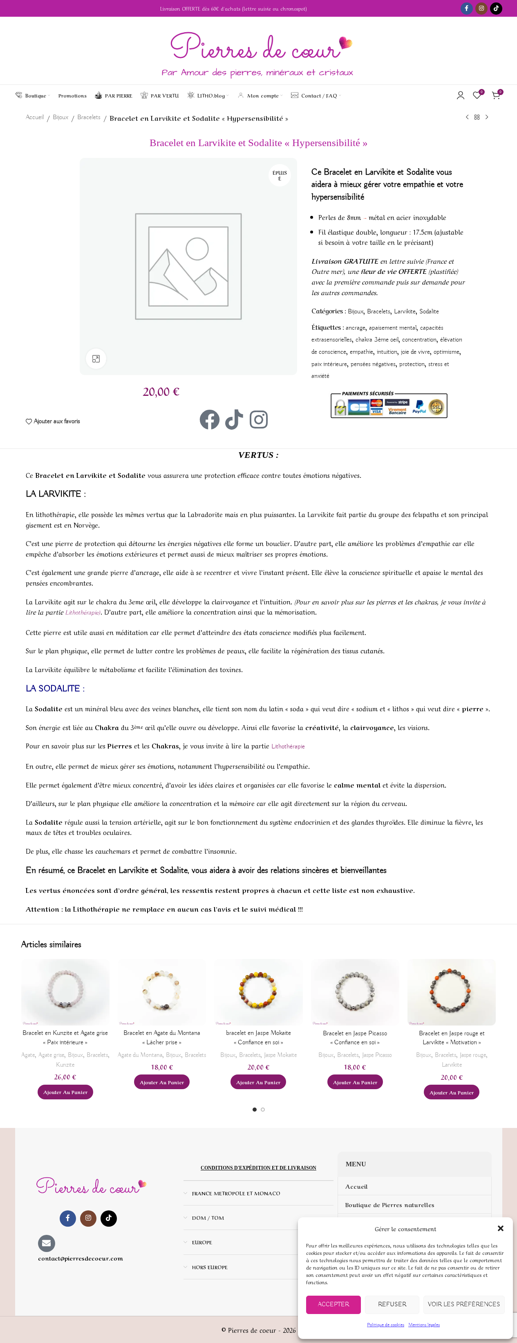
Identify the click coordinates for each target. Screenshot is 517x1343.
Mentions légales (424, 1325)
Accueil (35, 117)
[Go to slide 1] (255, 1110)
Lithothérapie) (83, 613)
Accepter (333, 1304)
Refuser (392, 1304)
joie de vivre (415, 352)
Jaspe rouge (473, 1055)
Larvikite (405, 312)
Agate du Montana (140, 1055)
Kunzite (65, 1065)
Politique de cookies (385, 1325)
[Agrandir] (96, 359)
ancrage (355, 328)
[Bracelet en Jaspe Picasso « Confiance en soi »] (355, 992)
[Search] (349, 95)
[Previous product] (467, 117)
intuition (387, 352)
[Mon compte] (460, 95)
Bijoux (60, 117)
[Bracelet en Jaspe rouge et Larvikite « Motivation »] (451, 992)
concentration (419, 340)
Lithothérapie (288, 747)
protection (412, 364)
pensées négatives (373, 364)
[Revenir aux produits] (477, 117)
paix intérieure (329, 364)
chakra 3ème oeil (377, 340)
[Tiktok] (234, 419)
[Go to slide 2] (263, 1110)
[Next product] (487, 117)
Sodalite (429, 312)
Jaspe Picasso (377, 1055)
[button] (501, 1228)
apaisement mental (392, 328)
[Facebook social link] (467, 8)
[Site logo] (258, 51)
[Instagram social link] (481, 8)
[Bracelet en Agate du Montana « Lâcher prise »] (162, 992)
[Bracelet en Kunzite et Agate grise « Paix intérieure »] (65, 992)
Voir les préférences (464, 1304)
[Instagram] (258, 419)
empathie (361, 352)
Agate (28, 1055)
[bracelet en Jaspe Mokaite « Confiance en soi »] (258, 992)
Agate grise (51, 1055)
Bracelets (89, 117)
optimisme (446, 352)
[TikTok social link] (496, 8)
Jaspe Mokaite (280, 1055)
